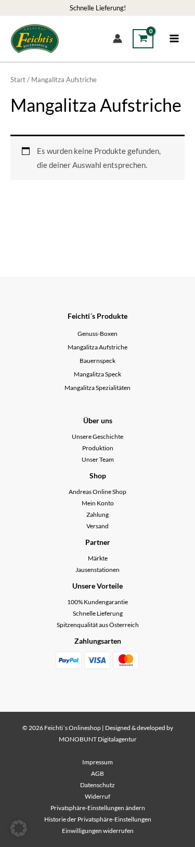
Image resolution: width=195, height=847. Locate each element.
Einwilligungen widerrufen (98, 831)
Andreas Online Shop (97, 492)
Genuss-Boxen (97, 333)
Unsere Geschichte (97, 436)
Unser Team (98, 459)
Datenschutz (97, 785)
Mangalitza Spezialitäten (97, 388)
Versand (97, 526)
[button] (18, 828)
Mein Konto (98, 503)
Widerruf (97, 796)
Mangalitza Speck (97, 374)
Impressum (97, 762)
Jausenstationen (97, 570)
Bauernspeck (97, 360)
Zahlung (97, 514)
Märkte (98, 558)
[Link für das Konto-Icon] (117, 38)
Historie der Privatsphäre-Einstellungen (97, 819)
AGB (97, 773)
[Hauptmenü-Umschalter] (174, 38)
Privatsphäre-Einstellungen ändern (97, 808)
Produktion (97, 448)
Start (17, 79)
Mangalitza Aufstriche (97, 347)
